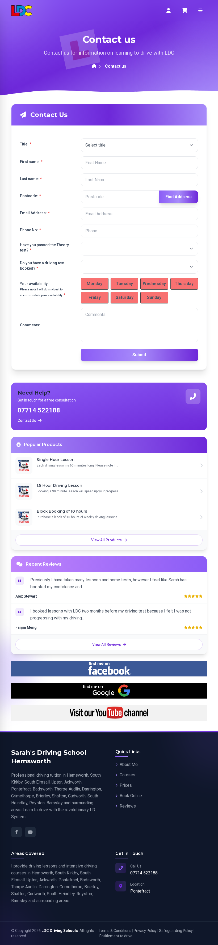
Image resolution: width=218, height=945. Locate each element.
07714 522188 (39, 410)
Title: (25, 144)
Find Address (178, 196)
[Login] (168, 10)
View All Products (107, 540)
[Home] (94, 66)
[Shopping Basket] (184, 10)
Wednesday (154, 283)
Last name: (31, 179)
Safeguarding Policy (176, 930)
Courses (127, 774)
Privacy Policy (145, 930)
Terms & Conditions (115, 930)
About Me (129, 764)
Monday (94, 283)
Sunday (154, 297)
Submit (139, 354)
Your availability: (42, 289)
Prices (126, 785)
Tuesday (124, 283)
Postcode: (30, 196)
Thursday (184, 283)
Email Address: (35, 213)
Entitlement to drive (115, 936)
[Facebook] (16, 832)
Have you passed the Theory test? (44, 247)
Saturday (124, 297)
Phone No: (30, 230)
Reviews (128, 806)
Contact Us (27, 420)
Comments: (30, 325)
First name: (31, 162)
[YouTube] (30, 832)
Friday (95, 297)
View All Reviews (107, 644)
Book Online (131, 795)
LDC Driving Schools (59, 930)
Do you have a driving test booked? (42, 265)
